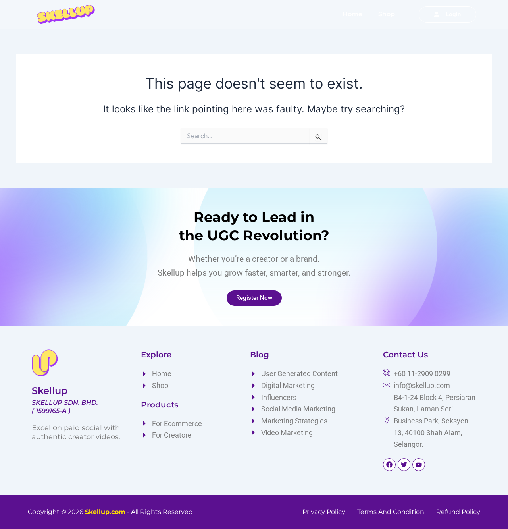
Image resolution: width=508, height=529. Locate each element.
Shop (386, 14)
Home (352, 14)
